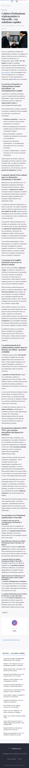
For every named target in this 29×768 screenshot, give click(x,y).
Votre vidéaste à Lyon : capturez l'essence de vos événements (11, 706)
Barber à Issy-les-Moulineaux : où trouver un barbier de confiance (12, 711)
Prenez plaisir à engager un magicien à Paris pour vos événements (14, 695)
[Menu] (16, 1)
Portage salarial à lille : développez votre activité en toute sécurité (14, 669)
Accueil (3, 5)
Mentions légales (11, 759)
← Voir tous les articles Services (11, 640)
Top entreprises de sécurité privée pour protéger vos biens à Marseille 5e (14, 690)
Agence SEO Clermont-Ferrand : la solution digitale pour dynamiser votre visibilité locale (13, 722)
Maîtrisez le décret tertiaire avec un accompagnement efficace (13, 680)
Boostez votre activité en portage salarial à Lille (14, 716)
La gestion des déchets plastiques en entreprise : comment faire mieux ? (13, 685)
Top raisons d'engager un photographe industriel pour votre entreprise (13, 659)
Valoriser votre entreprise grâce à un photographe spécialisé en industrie (13, 664)
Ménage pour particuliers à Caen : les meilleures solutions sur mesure (13, 734)
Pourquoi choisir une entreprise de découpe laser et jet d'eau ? (12, 728)
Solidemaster (16, 748)
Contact (20, 759)
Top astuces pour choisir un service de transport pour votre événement (13, 675)
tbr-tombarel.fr (6, 72)
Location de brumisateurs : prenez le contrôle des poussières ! (13, 701)
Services (8, 5)
